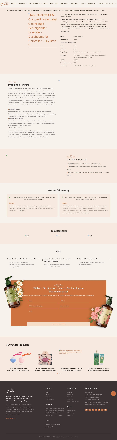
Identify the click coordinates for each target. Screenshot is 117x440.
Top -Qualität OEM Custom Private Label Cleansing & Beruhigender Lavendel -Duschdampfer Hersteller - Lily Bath (74, 10)
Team (47, 394)
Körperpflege (26, 10)
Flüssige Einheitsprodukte (53, 413)
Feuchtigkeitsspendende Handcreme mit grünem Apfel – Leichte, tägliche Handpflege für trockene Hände (98, 370)
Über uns (48, 392)
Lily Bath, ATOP (10, 10)
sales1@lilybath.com (93, 400)
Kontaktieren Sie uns (73, 401)
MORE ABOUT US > (11, 418)
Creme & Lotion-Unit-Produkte (54, 415)
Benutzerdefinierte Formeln (53, 425)
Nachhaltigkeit (50, 399)
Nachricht (48, 397)
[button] (57, 373)
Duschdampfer (36, 10)
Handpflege (70, 415)
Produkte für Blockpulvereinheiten (55, 408)
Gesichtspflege (71, 411)
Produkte (18, 10)
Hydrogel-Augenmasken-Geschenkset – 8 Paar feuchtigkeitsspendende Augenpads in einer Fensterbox (71, 370)
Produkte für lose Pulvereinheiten (55, 411)
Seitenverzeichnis (73, 437)
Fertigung (70, 394)
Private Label (49, 427)
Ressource (70, 399)
